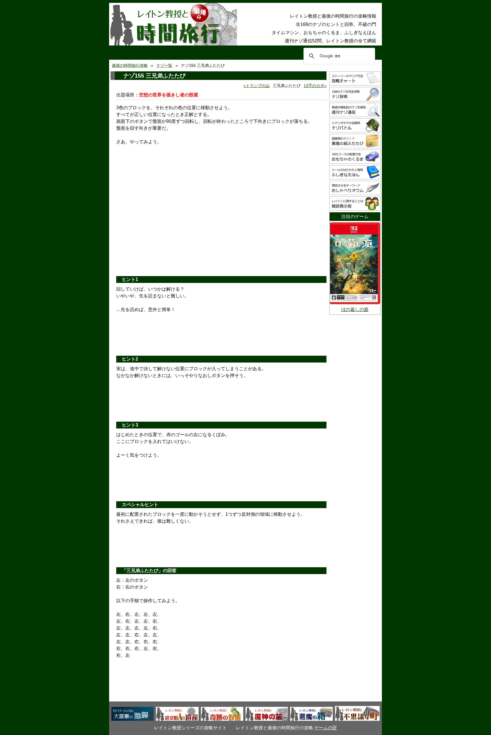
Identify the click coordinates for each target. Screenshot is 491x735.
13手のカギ (314, 85)
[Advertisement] (221, 228)
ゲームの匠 (325, 727)
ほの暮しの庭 (355, 309)
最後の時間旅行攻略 (130, 65)
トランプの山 (258, 85)
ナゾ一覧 (164, 65)
